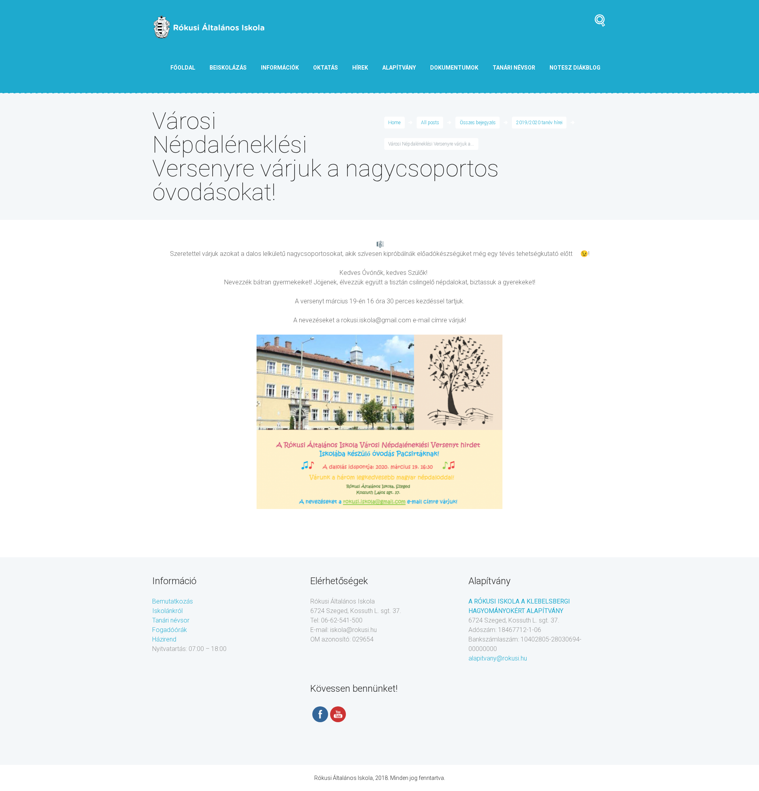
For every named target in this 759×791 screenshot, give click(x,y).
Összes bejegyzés (478, 122)
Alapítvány (399, 67)
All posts (430, 122)
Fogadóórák (169, 630)
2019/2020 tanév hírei (539, 122)
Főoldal (182, 67)
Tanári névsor (170, 620)
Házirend (164, 639)
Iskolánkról (167, 611)
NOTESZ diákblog (574, 67)
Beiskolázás (228, 67)
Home (394, 122)
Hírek (360, 67)
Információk (280, 67)
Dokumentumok (454, 67)
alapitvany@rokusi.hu (497, 658)
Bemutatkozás (172, 601)
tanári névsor (514, 67)
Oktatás (325, 67)
